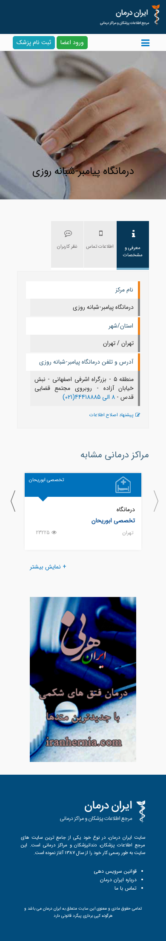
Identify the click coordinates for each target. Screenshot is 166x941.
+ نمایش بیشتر (48, 566)
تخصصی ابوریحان (113, 520)
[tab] (133, 245)
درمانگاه (126, 509)
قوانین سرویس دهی (115, 871)
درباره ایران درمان (118, 880)
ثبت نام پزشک (34, 42)
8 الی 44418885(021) (89, 397)
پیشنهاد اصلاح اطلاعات (111, 415)
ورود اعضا (72, 42)
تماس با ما (125, 888)
